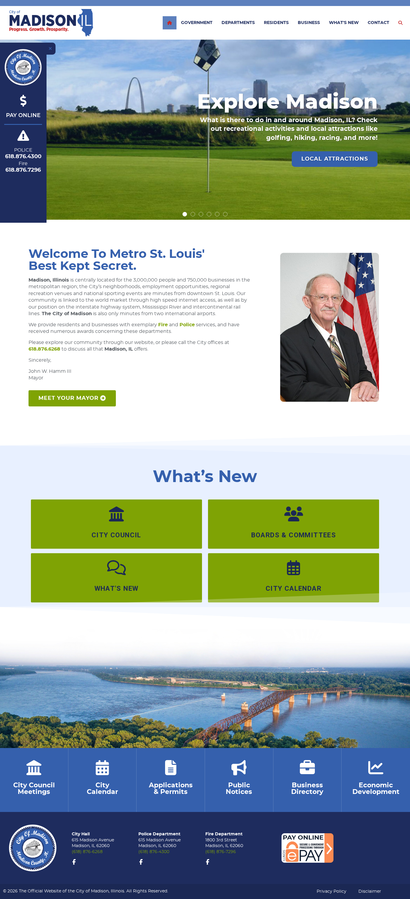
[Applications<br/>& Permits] (170, 767)
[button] (184, 214)
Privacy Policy (331, 891)
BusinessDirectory (307, 788)
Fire (163, 324)
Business (309, 23)
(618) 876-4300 (153, 852)
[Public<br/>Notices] (238, 767)
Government (197, 23)
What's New (344, 23)
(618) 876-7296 (220, 852)
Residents (276, 23)
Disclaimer (369, 891)
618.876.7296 (23, 170)
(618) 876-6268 (87, 852)
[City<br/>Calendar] (102, 767)
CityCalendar (102, 788)
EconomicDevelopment (375, 788)
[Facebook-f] (74, 862)
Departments (238, 23)
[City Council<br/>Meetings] (33, 767)
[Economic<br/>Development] (375, 767)
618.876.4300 (23, 156)
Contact (378, 23)
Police (187, 324)
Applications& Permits (171, 788)
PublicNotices (239, 788)
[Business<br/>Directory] (307, 767)
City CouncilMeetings (34, 788)
